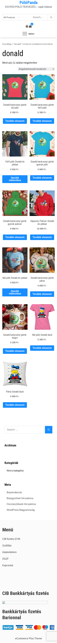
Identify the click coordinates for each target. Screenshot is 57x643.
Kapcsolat (7, 565)
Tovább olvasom (14, 121)
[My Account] (27, 26)
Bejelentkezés (14, 492)
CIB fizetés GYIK (11, 539)
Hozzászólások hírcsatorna (21, 504)
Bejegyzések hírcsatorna (20, 498)
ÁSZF (5, 558)
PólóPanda (28, 2)
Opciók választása (15, 179)
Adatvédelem (9, 552)
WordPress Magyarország (21, 510)
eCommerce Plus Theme (28, 638)
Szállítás (7, 545)
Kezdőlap (7, 44)
